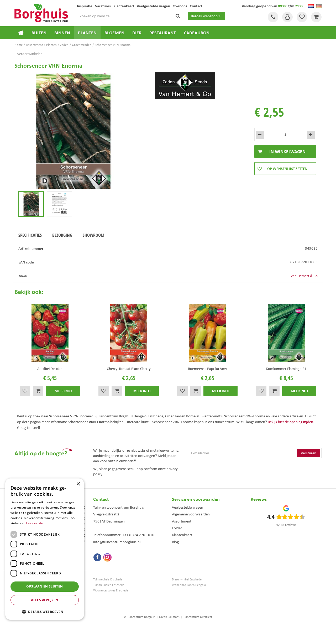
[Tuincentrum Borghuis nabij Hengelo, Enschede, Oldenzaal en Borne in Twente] (41, 12)
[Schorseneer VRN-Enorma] (73, 131)
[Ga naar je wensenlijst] (302, 17)
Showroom (93, 235)
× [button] (78, 484)
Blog (175, 542)
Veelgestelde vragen (187, 507)
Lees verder (35, 523)
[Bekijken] (316, 17)
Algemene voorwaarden (191, 514)
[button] (44, 611)
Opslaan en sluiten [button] (44, 586)
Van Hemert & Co (304, 275)
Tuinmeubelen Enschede (108, 585)
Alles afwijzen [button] (44, 600)
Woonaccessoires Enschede (110, 590)
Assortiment (181, 521)
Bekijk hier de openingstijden (290, 421)
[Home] (21, 32)
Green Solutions (169, 617)
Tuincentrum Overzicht (197, 617)
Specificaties (30, 235)
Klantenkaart (182, 534)
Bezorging (62, 235)
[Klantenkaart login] (287, 17)
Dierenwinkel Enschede (187, 579)
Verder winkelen (30, 53)
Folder (177, 528)
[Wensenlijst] (302, 17)
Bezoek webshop (204, 16)
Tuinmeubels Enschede (107, 579)
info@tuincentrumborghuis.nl (116, 542)
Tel (273, 17)
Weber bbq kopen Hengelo (189, 585)
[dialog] (44, 549)
